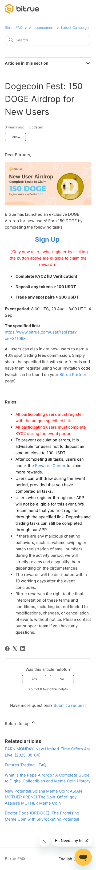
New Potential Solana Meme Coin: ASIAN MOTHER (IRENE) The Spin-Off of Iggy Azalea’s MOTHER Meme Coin (43, 797)
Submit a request (70, 705)
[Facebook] (7, 648)
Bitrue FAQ (14, 27)
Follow (15, 137)
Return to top (18, 723)
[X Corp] (15, 648)
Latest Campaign (75, 27)
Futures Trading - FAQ (25, 764)
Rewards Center (50, 465)
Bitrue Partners (74, 374)
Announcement (42, 27)
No (62, 679)
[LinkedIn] (22, 648)
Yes (34, 679)
